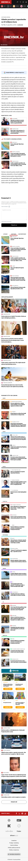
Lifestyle (24, 6)
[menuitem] (23, 2)
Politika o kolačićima (14, 850)
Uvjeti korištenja (14, 845)
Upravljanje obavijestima (14, 854)
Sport (10, 6)
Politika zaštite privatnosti (14, 847)
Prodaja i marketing (14, 842)
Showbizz (17, 6)
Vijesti (5, 6)
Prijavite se (14, 225)
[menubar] (23, 2)
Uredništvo (14, 840)
